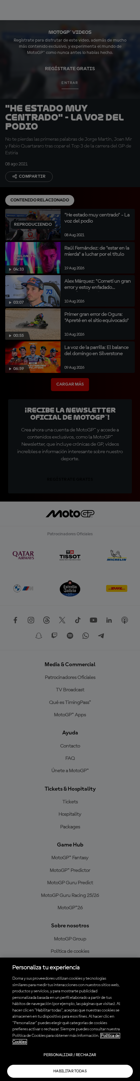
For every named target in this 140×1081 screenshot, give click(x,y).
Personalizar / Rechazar (70, 1055)
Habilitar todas (70, 1071)
